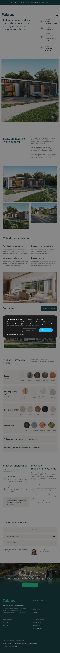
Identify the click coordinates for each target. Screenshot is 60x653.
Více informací (36, 326)
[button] (15, 334)
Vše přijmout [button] (46, 330)
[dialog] (30, 326)
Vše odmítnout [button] (29, 330)
